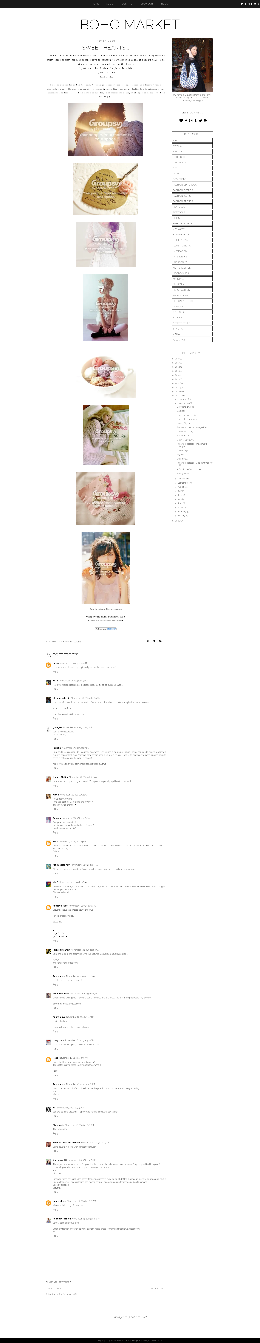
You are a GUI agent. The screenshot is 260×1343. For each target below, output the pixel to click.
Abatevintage (60, 906)
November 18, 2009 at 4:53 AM (73, 1058)
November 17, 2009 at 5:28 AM (74, 795)
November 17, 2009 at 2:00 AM (85, 698)
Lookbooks (180, 262)
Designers (179, 162)
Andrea (57, 818)
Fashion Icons (182, 196)
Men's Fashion (182, 268)
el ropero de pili (61, 698)
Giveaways (179, 229)
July (180, 491)
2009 (178, 395)
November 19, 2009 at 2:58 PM (86, 1219)
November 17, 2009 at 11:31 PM (80, 1017)
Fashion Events (183, 190)
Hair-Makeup (181, 234)
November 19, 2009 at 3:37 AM (81, 1201)
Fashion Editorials (185, 185)
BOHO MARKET (130, 24)
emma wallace (61, 993)
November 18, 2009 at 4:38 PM (82, 1160)
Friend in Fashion (62, 1219)
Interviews (180, 256)
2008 (178, 521)
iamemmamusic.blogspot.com (67, 1004)
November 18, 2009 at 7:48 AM (79, 1125)
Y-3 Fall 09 (182, 454)
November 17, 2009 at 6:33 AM (85, 865)
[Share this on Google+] (160, 641)
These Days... (183, 450)
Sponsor (147, 3)
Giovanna (58, 1160)
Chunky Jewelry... (185, 440)
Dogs (176, 173)
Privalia (57, 748)
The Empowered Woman (189, 415)
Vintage (178, 334)
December (183, 399)
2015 (177, 371)
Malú (55, 882)
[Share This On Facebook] (142, 641)
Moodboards (181, 273)
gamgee (57, 727)
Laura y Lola (59, 1201)
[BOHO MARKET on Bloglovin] (106, 630)
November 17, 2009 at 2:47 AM (77, 727)
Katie (56, 680)
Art (175, 140)
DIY (175, 168)
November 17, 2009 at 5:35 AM (76, 818)
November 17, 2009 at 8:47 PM (84, 993)
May (180, 499)
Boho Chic (179, 157)
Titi (54, 841)
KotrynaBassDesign (152, 1340)
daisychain (58, 1040)
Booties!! (181, 411)
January (182, 515)
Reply (55, 671)
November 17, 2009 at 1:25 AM (74, 663)
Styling (178, 329)
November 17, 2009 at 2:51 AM (76, 748)
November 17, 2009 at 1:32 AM (74, 680)
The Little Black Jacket (187, 419)
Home (96, 3)
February (182, 511)
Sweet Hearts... (184, 435)
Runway (178, 306)
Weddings (179, 340)
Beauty (177, 151)
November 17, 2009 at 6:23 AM (71, 841)
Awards (178, 146)
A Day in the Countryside (189, 469)
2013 (177, 379)
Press (164, 3)
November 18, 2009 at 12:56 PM (95, 1142)
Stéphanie (58, 1125)
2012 (177, 383)
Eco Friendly (181, 179)
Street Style (181, 323)
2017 (177, 363)
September (183, 483)
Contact (128, 3)
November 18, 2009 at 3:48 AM (79, 1040)
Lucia (56, 663)
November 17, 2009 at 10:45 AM (86, 950)
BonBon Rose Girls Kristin (66, 1142)
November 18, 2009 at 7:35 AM (70, 1107)
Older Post (157, 1288)
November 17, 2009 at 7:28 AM (73, 882)
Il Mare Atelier (60, 777)
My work (178, 284)
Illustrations (182, 245)
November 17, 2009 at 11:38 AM (81, 976)
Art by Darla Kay (61, 865)
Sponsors (179, 312)
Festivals (179, 212)
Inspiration (180, 251)
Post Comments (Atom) (69, 1294)
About (110, 3)
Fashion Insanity (61, 950)
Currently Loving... (185, 431)
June (180, 495)
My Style (179, 279)
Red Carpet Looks (184, 301)
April (180, 503)
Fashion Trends (183, 201)
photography (181, 295)
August (181, 487)
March (181, 507)
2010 (177, 391)
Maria (56, 795)
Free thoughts (182, 223)
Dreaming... (182, 459)
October (182, 478)
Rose (55, 1058)
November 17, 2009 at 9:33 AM (83, 906)
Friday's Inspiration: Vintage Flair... (193, 427)
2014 (177, 375)
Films (176, 218)
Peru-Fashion (181, 290)
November (183, 403)
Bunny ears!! (183, 473)
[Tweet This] (154, 641)
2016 (177, 367)
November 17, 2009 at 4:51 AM (83, 777)
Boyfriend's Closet (185, 407)
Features (179, 207)
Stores (177, 317)
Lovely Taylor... (184, 423)
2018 (177, 358)
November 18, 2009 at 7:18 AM (80, 1084)
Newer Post (54, 1288)
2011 (177, 387)
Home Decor (180, 240)
